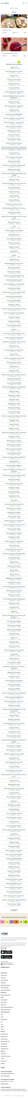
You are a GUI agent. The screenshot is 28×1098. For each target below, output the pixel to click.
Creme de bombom (14, 187)
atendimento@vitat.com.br (8, 964)
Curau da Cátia (14, 727)
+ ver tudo (14, 910)
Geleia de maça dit (14, 243)
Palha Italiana (14, 366)
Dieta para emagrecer (5, 985)
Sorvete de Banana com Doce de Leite (14, 183)
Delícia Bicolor (14, 259)
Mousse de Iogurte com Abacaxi (14, 650)
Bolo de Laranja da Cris (14, 736)
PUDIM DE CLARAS (14, 537)
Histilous (14, 329)
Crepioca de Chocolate (14, 79)
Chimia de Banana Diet (14, 325)
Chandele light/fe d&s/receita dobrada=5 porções (14, 740)
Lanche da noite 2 (14, 646)
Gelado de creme (14, 676)
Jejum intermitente (5, 987)
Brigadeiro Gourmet (14, 719)
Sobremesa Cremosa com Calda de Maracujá (14, 667)
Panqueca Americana (14, 838)
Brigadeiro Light (14, 399)
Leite (2, 1024)
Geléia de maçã (14, 391)
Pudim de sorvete (14, 192)
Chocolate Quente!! (14, 479)
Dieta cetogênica (4, 980)
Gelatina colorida (14, 247)
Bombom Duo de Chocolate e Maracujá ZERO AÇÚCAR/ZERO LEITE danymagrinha (14, 148)
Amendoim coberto (14, 304)
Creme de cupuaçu (14, 317)
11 (15, 62)
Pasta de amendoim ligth (14, 891)
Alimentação (4, 973)
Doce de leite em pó (14, 732)
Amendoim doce (14, 633)
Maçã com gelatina (14, 267)
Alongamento (4, 1002)
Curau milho (14, 834)
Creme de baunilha (14, 558)
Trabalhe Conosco (5, 967)
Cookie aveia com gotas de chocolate (14, 292)
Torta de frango (4, 1046)
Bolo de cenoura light (14, 625)
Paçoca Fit (14, 638)
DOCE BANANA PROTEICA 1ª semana (14, 208)
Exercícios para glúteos (5, 1009)
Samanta (14, 801)
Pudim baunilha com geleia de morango (14, 309)
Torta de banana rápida (14, 383)
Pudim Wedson (14, 110)
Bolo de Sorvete (14, 545)
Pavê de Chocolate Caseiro (14, 280)
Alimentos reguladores (5, 990)
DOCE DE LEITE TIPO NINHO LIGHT (14, 333)
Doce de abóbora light (14, 300)
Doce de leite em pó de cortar (14, 483)
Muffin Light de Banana (14, 445)
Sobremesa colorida (14, 395)
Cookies (14, 255)
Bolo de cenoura (4, 1036)
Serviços (3, 1051)
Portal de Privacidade (5, 1075)
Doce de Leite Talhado (14, 621)
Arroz (2, 1014)
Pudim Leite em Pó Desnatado (14, 541)
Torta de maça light (14, 412)
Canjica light (14, 654)
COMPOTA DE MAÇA (14, 805)
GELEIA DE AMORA (14, 689)
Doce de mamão (14, 88)
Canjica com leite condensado (14, 337)
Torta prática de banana (14, 238)
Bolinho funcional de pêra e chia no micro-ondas (14, 217)
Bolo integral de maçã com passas (14, 723)
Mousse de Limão (14, 436)
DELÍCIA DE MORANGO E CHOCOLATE (14, 387)
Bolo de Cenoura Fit (14, 222)
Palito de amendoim (14, 161)
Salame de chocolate (14, 566)
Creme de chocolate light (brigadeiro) (14, 553)
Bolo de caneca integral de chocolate (14, 830)
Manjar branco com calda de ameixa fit (14, 375)
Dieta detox (3, 982)
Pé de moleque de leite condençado (14, 586)
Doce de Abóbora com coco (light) (14, 284)
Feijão (2, 1016)
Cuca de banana (14, 793)
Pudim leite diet (14, 346)
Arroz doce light (14, 179)
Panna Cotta (14, 75)
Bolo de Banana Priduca (14, 797)
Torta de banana (14, 766)
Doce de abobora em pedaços (14, 887)
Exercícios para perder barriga (7, 1007)
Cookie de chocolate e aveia (14, 879)
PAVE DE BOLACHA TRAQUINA (14, 92)
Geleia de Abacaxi (14, 84)
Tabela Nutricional (5, 1012)
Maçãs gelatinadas (14, 846)
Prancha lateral (4, 999)
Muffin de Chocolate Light (14, 591)
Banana (2, 1026)
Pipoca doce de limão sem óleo (14, 504)
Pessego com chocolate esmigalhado (14, 165)
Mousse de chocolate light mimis (14, 276)
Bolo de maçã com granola (14, 449)
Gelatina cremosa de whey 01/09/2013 (14, 900)
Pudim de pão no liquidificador (14, 697)
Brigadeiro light (14, 642)
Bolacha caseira (14, 842)
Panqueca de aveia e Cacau (14, 204)
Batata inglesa (4, 1019)
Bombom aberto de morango (14, 230)
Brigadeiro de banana (14, 512)
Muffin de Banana (14, 867)
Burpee (2, 997)
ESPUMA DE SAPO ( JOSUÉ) (14, 549)
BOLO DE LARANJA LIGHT (14, 883)
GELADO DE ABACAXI (14, 379)
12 (19, 62)
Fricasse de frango (4, 1048)
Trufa (14, 226)
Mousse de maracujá (5, 1041)
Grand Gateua (14, 562)
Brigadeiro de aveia (14, 784)
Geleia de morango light (14, 629)
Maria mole (14, 67)
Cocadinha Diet (14, 607)
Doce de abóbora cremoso (14, 813)
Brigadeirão (14, 251)
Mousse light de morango (14, 533)
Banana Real (14, 570)
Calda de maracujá (14, 863)
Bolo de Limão (14, 574)
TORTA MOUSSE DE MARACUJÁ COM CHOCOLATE (14, 710)
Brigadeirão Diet (14, 758)
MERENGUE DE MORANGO (14, 578)
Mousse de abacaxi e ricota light (14, 754)
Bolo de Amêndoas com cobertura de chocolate (14, 616)
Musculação (3, 1004)
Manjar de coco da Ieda (14, 440)
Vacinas (2, 1058)
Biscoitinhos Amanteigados (14, 296)
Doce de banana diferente (14, 465)
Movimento (3, 992)
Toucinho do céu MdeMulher (14, 114)
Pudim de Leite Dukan (14, 529)
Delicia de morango (14, 408)
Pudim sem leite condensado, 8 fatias (14, 475)
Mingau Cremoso (14, 428)
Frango (2, 1029)
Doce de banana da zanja (14, 817)
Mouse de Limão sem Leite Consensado (14, 432)
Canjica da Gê (14, 780)
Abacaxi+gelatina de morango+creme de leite (14, 775)
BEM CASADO (14, 461)
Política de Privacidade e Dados (7, 1073)
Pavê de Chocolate (14, 135)
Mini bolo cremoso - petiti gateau (14, 122)
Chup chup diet (14, 196)
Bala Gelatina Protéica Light (14, 762)
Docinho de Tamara (14, 595)
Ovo (2, 1021)
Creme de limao (14, 424)
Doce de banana (14, 153)
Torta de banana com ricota (14, 71)
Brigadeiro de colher (14, 403)
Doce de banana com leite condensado (14, 693)
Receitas (12, 8)
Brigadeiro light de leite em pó (14, 263)
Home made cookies (14, 212)
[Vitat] (4, 2)
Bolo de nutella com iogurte (14, 850)
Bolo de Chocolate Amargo (14, 854)
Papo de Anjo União (14, 516)
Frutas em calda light (14, 871)
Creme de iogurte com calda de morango (14, 416)
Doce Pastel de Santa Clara (14, 770)
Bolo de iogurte (14, 658)
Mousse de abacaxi (14, 875)
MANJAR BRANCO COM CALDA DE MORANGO (14, 97)
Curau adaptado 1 (14, 234)
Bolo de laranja (4, 1043)
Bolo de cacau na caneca (14, 750)
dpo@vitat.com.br (4, 1083)
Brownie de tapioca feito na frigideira (14, 457)
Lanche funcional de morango (14, 680)
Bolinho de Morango (14, 169)
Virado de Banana (14, 200)
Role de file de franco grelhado (14, 106)
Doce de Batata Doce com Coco (14, 896)
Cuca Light (14, 500)
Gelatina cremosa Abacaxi (14, 143)
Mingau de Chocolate (14, 672)
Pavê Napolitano (14, 809)
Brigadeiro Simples (14, 492)
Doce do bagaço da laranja (14, 157)
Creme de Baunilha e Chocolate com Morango (14, 470)
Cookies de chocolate (14, 288)
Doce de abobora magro (14, 825)
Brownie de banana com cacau (14, 701)
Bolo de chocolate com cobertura (14, 118)
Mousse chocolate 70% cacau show (14, 525)
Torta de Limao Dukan (14, 904)
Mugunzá (14, 611)
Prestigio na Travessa (14, 582)
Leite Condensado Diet (14, 453)
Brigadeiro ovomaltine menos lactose (14, 342)
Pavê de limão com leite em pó (14, 350)
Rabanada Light (14, 370)
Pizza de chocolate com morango (14, 313)
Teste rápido (3, 1053)
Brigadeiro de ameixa (14, 130)
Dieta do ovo (3, 977)
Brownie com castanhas (14, 508)
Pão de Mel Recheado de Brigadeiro (14, 599)
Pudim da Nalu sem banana (14, 126)
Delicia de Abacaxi (14, 102)
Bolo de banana (14, 715)
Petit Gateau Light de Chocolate (14, 788)
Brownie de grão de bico (14, 362)
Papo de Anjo (14, 354)
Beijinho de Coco (14, 496)
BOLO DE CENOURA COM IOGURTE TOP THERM (14, 174)
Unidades (3, 1063)
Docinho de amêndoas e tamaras (14, 358)
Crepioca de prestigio (14, 685)
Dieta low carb (4, 975)
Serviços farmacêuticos (5, 1056)
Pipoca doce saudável (14, 271)
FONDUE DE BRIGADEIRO (14, 858)
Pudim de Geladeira (14, 321)
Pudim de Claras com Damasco (14, 520)
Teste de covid (4, 1061)
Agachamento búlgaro (5, 994)
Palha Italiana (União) (14, 139)
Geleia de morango (14, 705)
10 (12, 62)
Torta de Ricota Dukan (14, 662)
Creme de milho (4, 1039)
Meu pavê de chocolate (14, 746)
